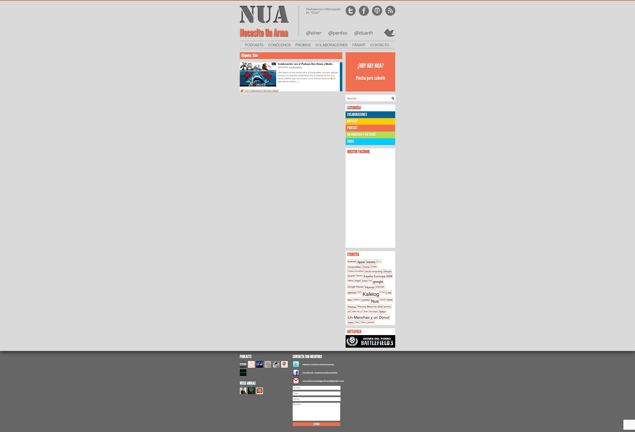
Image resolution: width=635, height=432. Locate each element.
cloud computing (373, 271)
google (378, 281)
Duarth (351, 275)
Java (359, 292)
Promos (303, 44)
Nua (375, 301)
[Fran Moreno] (243, 391)
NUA (264, 14)
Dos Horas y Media (271, 91)
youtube (371, 322)
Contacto (379, 44)
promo (387, 306)
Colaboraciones (331, 44)
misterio (357, 299)
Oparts (382, 299)
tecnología (373, 311)
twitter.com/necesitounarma (318, 364)
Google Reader (356, 286)
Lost (388, 292)
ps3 (349, 311)
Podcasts (254, 44)
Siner (366, 311)
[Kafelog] (284, 364)
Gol (370, 280)
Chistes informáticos (355, 271)
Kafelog (371, 293)
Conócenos (279, 44)
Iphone (352, 292)
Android (352, 261)
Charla (365, 266)
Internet (380, 286)
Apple (361, 262)
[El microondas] (251, 364)
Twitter (382, 311)
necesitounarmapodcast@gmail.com (322, 381)
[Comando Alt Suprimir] (243, 364)
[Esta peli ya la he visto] (268, 364)
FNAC (358, 280)
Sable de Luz (357, 311)
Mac (350, 299)
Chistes (374, 266)
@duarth (363, 32)
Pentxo (352, 307)
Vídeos (363, 322)
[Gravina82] (276, 364)
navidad (365, 299)
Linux (383, 292)
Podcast (352, 128)
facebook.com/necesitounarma (320, 372)
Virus (357, 322)
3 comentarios (295, 67)
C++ (379, 261)
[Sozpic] (259, 391)
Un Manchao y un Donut (368, 317)
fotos (364, 280)
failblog (350, 280)
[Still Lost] (243, 372)
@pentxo (337, 32)
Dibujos (387, 271)
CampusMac (354, 266)
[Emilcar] (259, 364)
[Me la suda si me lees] (251, 391)
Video (350, 141)
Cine (247, 91)
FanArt (359, 44)
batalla (370, 262)
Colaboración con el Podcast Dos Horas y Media (305, 63)
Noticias (352, 121)
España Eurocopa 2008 (378, 276)
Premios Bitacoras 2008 (370, 306)
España (359, 275)
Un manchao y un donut (361, 134)
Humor (369, 287)
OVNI (389, 299)
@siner (313, 32)
